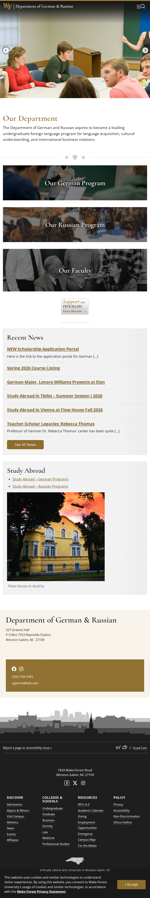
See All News (25, 444)
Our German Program (75, 183)
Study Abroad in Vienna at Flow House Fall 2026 (55, 409)
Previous (5, 49)
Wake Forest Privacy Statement (41, 891)
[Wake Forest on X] (75, 784)
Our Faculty (75, 270)
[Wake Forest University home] (7, 6)
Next (144, 49)
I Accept (131, 884)
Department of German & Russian (44, 6)
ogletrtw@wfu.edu (25, 683)
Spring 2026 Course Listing (33, 368)
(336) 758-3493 (22, 677)
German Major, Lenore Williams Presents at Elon (56, 382)
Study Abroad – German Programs (40, 479)
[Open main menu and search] (141, 6)
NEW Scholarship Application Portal (43, 349)
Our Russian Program (75, 225)
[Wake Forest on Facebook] (67, 784)
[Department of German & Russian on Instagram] (21, 669)
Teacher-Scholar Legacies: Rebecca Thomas (51, 423)
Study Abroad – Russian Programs (40, 486)
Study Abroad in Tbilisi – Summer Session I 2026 (54, 395)
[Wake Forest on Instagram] (83, 784)
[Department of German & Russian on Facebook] (14, 669)
